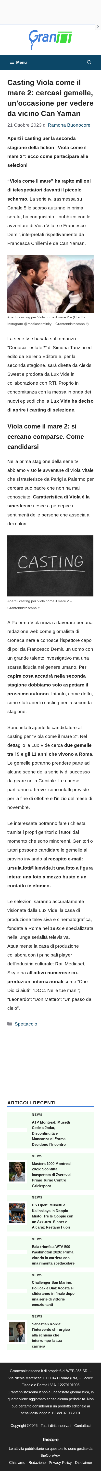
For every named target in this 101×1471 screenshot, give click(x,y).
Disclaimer (83, 1462)
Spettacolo (26, 1023)
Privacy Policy (60, 1462)
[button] (89, 62)
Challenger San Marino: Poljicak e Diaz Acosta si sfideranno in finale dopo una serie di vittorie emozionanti (53, 1293)
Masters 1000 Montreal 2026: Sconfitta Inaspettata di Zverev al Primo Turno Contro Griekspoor (51, 1175)
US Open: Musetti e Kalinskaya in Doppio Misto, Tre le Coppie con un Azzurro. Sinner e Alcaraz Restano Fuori (52, 1216)
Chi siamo (17, 1462)
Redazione (37, 1462)
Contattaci (82, 1425)
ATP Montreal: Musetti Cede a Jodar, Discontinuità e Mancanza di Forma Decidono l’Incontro (51, 1133)
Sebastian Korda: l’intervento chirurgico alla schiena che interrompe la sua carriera (51, 1335)
